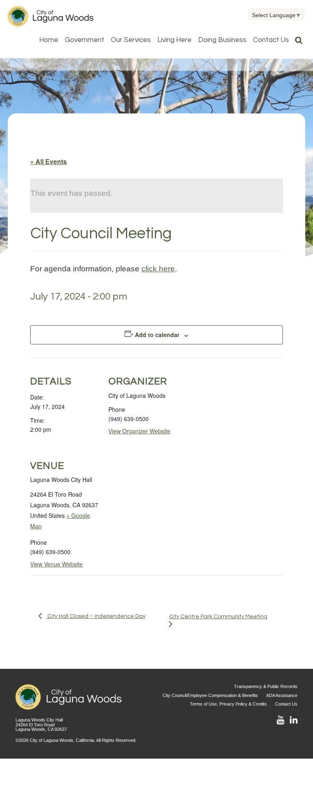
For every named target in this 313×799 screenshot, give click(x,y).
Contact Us (271, 40)
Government (84, 40)
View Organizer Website (139, 431)
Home (48, 40)
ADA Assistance (282, 695)
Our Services (131, 40)
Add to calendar (157, 335)
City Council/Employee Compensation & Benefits (210, 695)
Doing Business (222, 40)
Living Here (174, 40)
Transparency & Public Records (266, 686)
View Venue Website (56, 564)
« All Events (48, 161)
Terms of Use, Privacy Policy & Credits (228, 703)
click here (158, 268)
